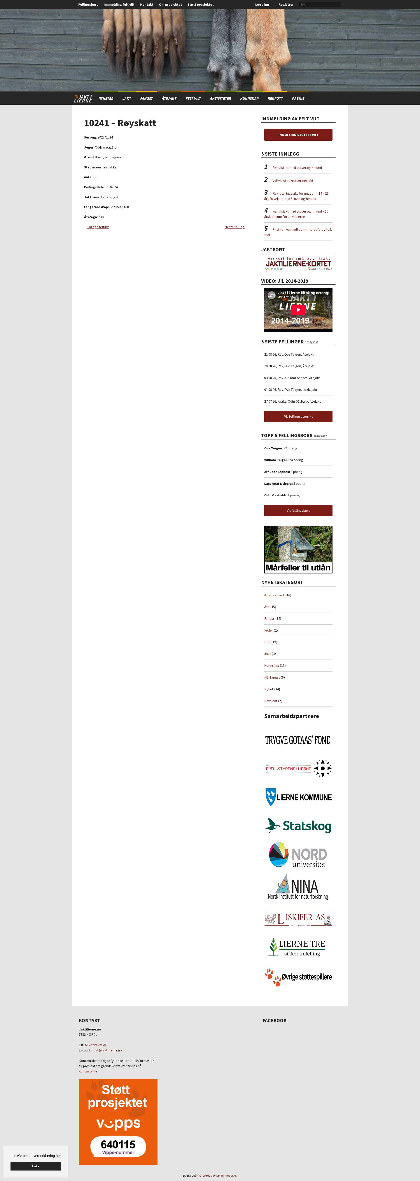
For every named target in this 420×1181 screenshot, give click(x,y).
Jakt (267, 653)
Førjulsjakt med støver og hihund (297, 167)
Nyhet (268, 689)
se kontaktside (96, 1045)
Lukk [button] (35, 1166)
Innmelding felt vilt (119, 4)
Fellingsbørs (88, 4)
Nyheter (105, 98)
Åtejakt (169, 98)
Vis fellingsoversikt (298, 416)
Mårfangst (272, 677)
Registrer (286, 4)
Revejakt (270, 701)
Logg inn (262, 4)
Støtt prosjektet (200, 4)
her (58, 1156)
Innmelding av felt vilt (298, 135)
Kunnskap (249, 98)
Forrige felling (98, 227)
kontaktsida (88, 1071)
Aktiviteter (220, 98)
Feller (268, 630)
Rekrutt (275, 98)
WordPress (204, 1176)
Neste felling (235, 227)
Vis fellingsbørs (298, 510)
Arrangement (274, 595)
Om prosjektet (170, 4)
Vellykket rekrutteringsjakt (293, 180)
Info (267, 642)
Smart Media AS (226, 1176)
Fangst (146, 98)
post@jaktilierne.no (107, 1050)
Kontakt (146, 4)
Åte (267, 606)
